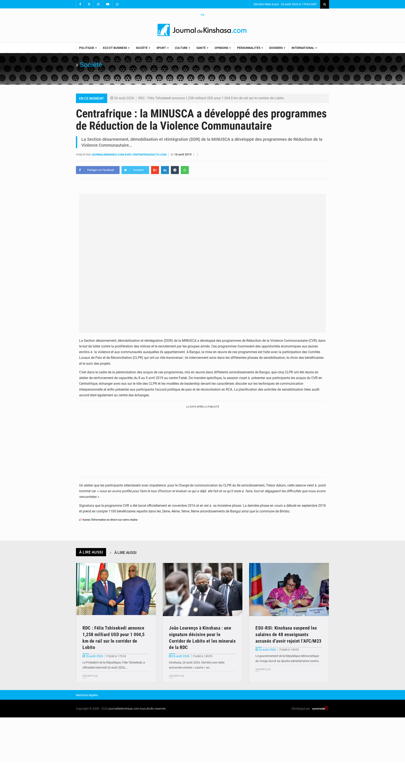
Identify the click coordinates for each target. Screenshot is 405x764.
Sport (162, 48)
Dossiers (276, 48)
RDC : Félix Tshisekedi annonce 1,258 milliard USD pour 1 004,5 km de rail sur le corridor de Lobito (211, 98)
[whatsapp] (185, 170)
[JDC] (202, 30)
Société (142, 48)
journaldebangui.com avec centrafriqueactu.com (129, 154)
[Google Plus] (155, 170)
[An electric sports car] (116, 589)
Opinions (222, 48)
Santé (201, 48)
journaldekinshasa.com (124, 708)
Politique (87, 48)
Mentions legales (87, 695)
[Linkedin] (165, 170)
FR (202, 15)
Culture (181, 48)
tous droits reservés (153, 708)
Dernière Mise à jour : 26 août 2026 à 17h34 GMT (285, 4)
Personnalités (249, 48)
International (303, 48)
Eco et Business (115, 48)
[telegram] (175, 170)
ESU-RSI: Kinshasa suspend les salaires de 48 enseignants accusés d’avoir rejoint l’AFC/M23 (288, 634)
